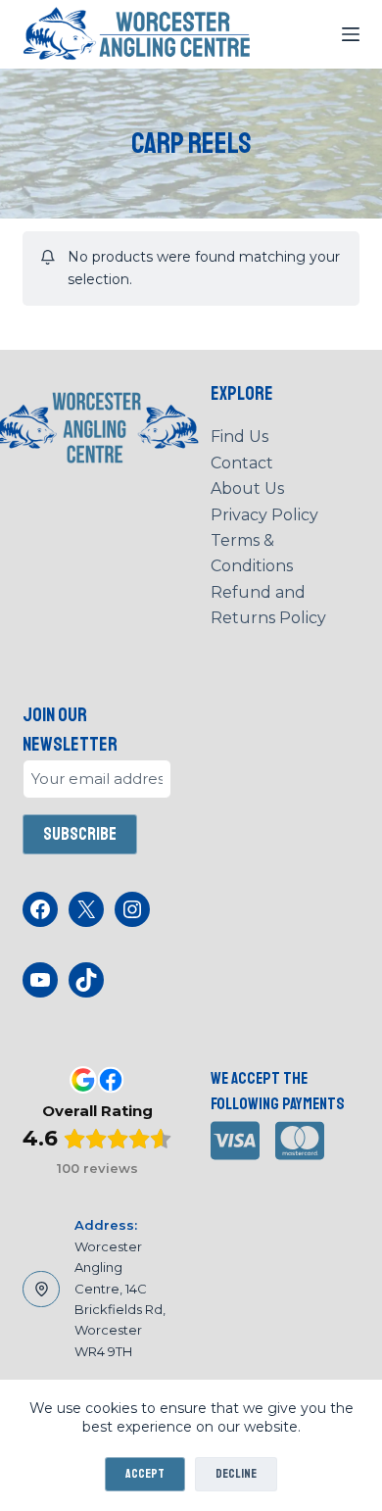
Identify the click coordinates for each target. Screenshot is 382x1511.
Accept (145, 1474)
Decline (236, 1474)
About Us (247, 488)
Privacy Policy (264, 515)
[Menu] (350, 34)
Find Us (239, 436)
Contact (242, 463)
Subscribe (80, 834)
